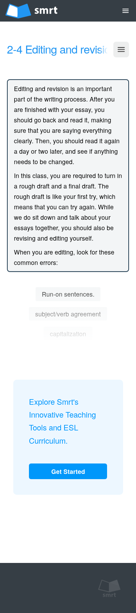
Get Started (68, 471)
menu (125, 11)
